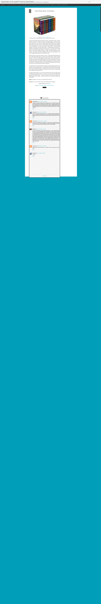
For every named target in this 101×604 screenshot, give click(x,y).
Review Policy (64, 4)
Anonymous (34, 120)
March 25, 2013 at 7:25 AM (41, 112)
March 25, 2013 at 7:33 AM (41, 120)
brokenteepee (34, 101)
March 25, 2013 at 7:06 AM (42, 101)
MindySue (34, 128)
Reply (33, 108)
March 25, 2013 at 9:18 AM (40, 128)
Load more (44, 174)
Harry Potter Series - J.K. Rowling (44, 11)
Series (45, 85)
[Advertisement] (66, 27)
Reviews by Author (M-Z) (44, 4)
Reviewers (58, 4)
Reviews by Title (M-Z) (22, 4)
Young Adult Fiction (50, 85)
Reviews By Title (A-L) (12, 4)
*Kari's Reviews (41, 85)
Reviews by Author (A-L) (33, 4)
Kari (49, 83)
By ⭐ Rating (53, 4)
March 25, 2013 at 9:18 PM (41, 144)
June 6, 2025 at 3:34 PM (41, 152)
